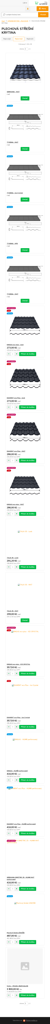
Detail (25, 98)
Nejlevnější (19, 39)
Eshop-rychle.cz (31, 1020)
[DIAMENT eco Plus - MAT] (25, 431)
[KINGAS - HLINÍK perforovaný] (25, 751)
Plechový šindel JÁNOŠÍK (16, 933)
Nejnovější (7, 39)
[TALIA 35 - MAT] (25, 591)
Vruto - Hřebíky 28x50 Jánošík (17, 986)
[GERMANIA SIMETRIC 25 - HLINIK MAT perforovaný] (25, 857)
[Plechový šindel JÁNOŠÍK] (25, 913)
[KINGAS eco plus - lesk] (25, 325)
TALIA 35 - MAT (12, 611)
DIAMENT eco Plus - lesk (16, 398)
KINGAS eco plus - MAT (15, 504)
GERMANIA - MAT (13, 92)
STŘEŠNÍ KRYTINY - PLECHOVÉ (18, 21)
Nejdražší (30, 39)
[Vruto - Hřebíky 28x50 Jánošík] (25, 966)
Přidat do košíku (27, 354)
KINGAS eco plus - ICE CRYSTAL (18, 664)
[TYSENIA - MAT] (25, 122)
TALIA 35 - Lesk (12, 558)
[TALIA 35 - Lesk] (25, 538)
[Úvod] (11, 9)
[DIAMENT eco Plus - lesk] (25, 378)
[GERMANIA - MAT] (25, 72)
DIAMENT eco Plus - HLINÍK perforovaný (21, 824)
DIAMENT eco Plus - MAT (16, 451)
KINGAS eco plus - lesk (15, 345)
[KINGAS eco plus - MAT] (25, 484)
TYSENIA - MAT (12, 142)
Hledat (43, 14)
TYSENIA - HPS (12, 244)
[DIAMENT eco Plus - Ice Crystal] (25, 697)
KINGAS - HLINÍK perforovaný (17, 771)
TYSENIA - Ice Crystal (15, 193)
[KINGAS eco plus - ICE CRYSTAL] (25, 644)
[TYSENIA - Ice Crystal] (25, 173)
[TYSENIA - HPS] (25, 223)
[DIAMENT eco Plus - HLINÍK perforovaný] (25, 804)
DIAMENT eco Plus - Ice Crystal (18, 717)
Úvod (3, 21)
